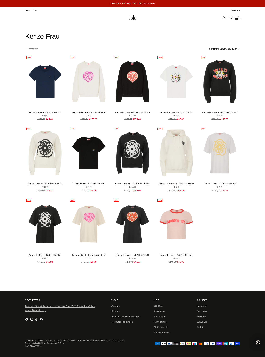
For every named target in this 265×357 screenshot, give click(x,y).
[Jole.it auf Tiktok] (37, 320)
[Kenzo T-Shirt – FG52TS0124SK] (176, 224)
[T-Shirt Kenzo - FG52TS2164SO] (89, 153)
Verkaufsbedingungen (122, 321)
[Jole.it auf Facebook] (27, 320)
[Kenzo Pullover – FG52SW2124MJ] (220, 81)
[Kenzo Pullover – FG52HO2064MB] (176, 153)
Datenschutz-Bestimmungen (125, 316)
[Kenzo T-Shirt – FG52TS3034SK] (220, 153)
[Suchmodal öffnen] (217, 17)
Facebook (202, 311)
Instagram (202, 306)
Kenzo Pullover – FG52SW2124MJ (219, 112)
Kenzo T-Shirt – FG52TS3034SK (220, 183)
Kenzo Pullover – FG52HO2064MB (176, 183)
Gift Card (158, 306)
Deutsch (234, 10)
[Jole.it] (132, 17)
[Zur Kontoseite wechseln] (223, 17)
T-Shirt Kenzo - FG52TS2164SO (89, 183)
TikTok (200, 327)
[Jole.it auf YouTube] (42, 320)
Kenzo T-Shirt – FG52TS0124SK (176, 255)
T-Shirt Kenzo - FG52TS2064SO (45, 112)
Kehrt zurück (160, 321)
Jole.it (46, 340)
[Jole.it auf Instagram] (32, 320)
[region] (132, 3)
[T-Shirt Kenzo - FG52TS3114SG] (176, 81)
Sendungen (159, 316)
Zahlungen (159, 311)
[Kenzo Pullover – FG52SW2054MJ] (45, 153)
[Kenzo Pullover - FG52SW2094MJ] (89, 81)
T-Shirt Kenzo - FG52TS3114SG (176, 112)
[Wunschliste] (230, 17)
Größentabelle (161, 327)
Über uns (115, 306)
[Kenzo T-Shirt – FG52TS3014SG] (89, 224)
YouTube (201, 316)
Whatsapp (202, 321)
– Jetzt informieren (146, 3)
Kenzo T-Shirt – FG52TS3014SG (88, 255)
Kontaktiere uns (162, 332)
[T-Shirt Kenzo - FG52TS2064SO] (45, 81)
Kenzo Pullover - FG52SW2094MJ (88, 112)
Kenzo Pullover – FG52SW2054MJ (45, 183)
